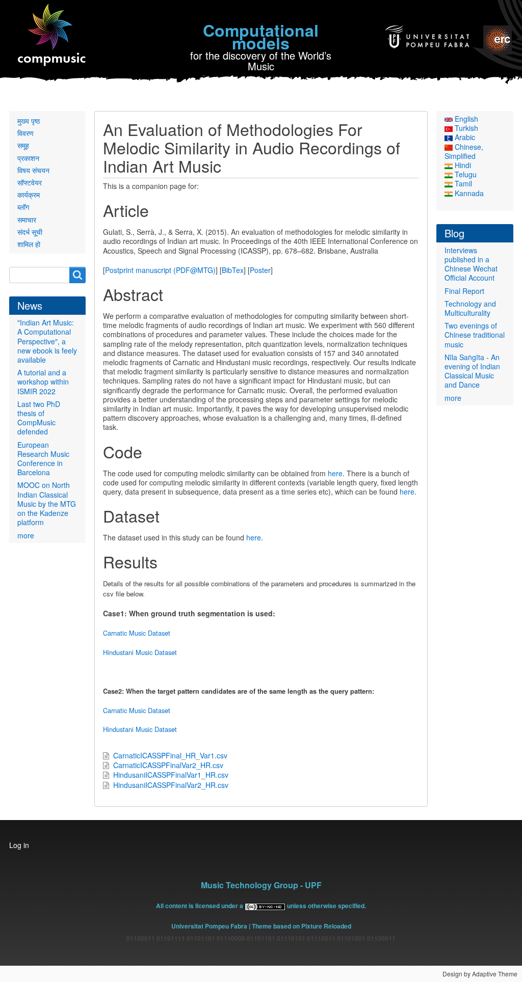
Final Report (464, 291)
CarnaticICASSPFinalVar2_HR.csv (168, 765)
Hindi (462, 165)
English (465, 119)
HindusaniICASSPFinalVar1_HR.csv (170, 775)
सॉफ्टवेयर (29, 182)
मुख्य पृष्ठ (28, 121)
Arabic (464, 137)
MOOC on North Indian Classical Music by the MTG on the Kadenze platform (46, 503)
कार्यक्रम (28, 194)
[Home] (52, 35)
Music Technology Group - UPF (261, 885)
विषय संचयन (33, 170)
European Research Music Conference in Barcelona (43, 459)
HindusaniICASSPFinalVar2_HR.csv (170, 785)
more (25, 535)
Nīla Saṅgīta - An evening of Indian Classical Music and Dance (472, 371)
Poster (260, 270)
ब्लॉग (23, 207)
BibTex (233, 270)
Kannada (468, 193)
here (335, 473)
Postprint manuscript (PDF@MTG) (160, 270)
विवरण (25, 133)
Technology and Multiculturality (470, 308)
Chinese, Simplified (464, 151)
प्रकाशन (28, 158)
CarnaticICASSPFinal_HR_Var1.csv (170, 755)
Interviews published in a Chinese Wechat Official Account (471, 264)
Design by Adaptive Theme (479, 973)
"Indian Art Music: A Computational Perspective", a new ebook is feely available (47, 341)
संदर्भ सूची (29, 232)
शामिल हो (28, 244)
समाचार (26, 219)
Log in (19, 845)
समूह (23, 145)
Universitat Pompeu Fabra (209, 926)
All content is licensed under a (200, 905)
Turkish (465, 128)
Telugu (465, 174)
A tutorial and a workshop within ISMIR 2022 (43, 381)
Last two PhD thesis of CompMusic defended (38, 418)
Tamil (462, 183)
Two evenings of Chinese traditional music (475, 334)
